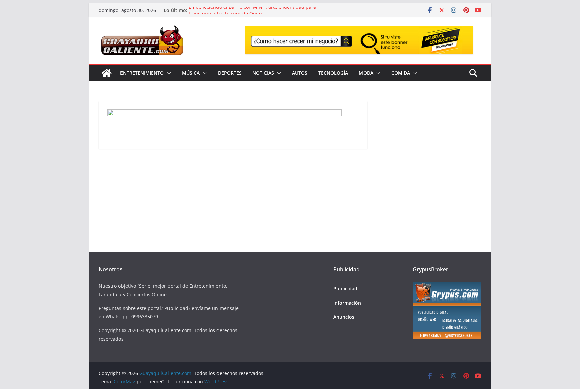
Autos (299, 73)
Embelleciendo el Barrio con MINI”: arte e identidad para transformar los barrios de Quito (252, 13)
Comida (400, 73)
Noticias (263, 73)
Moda (366, 73)
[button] (167, 73)
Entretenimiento (142, 73)
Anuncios (343, 317)
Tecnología (333, 73)
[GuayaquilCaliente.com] (107, 73)
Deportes (230, 73)
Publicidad (345, 288)
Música (191, 73)
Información (347, 303)
